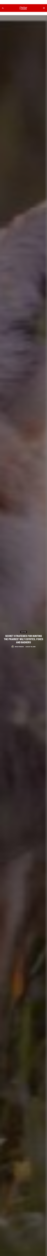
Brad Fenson (19, 646)
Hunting (23, 632)
